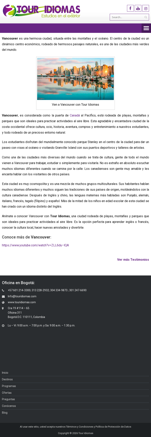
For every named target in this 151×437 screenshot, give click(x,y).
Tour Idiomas (85, 433)
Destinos (7, 379)
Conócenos (9, 405)
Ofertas (7, 392)
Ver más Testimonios (133, 259)
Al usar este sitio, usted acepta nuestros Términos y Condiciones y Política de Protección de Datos (75, 426)
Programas (9, 386)
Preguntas (8, 399)
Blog (4, 412)
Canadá (75, 115)
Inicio (5, 372)
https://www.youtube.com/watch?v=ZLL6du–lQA (35, 245)
